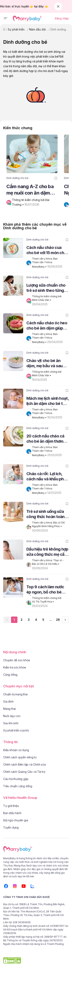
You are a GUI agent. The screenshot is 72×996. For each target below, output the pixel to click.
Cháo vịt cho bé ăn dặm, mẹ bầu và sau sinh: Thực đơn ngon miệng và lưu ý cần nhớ (47, 363)
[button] (5, 18)
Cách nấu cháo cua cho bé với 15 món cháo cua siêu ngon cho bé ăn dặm (47, 250)
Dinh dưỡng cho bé (17, 178)
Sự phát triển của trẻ (21, 29)
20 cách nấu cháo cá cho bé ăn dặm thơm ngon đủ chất (45, 439)
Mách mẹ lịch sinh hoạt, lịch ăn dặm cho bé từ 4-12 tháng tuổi (47, 401)
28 (58, 619)
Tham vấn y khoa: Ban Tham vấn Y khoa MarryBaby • (45, 262)
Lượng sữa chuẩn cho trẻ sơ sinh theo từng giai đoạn (46, 288)
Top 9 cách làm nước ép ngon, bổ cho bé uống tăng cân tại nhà (46, 589)
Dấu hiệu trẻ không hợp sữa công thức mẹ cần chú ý (47, 552)
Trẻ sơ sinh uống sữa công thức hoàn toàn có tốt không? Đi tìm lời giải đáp (46, 514)
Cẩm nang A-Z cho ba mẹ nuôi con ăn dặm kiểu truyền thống (30, 190)
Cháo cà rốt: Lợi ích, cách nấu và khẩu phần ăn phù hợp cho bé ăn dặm (47, 476)
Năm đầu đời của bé (42, 29)
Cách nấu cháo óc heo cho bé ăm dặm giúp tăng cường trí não (46, 326)
